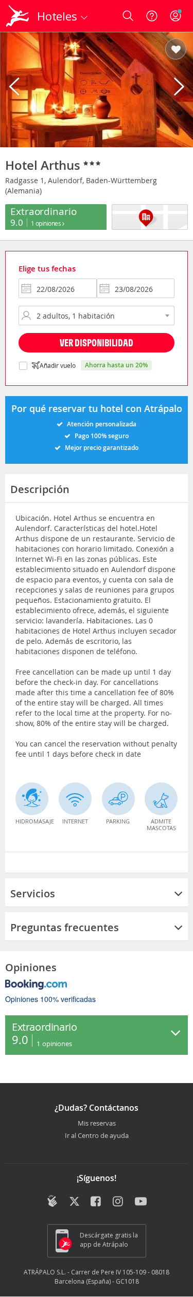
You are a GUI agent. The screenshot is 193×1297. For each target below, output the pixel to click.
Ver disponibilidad (96, 342)
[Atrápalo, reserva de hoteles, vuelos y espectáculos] (17, 16)
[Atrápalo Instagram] (119, 1202)
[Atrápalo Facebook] (96, 1202)
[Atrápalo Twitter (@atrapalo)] (74, 1202)
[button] (175, 49)
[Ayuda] (152, 16)
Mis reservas (97, 1123)
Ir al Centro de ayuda (97, 1136)
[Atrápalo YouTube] (141, 1202)
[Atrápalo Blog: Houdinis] (52, 1201)
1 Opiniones (46, 223)
